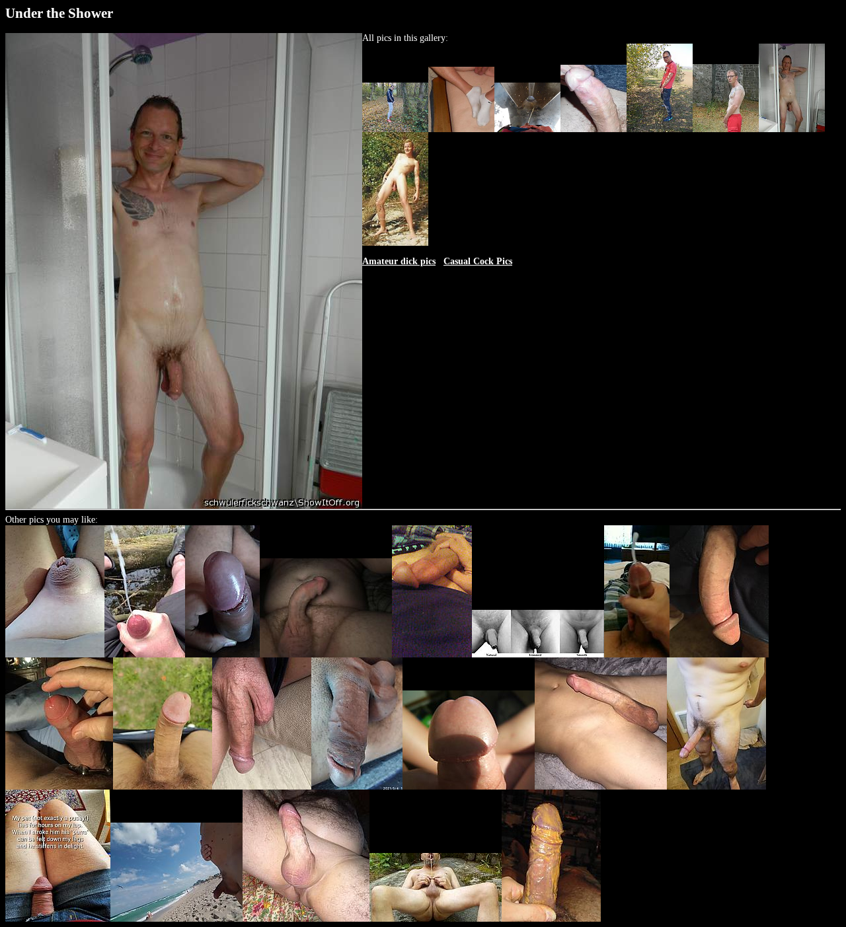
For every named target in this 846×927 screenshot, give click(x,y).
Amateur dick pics (399, 261)
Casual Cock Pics (477, 261)
